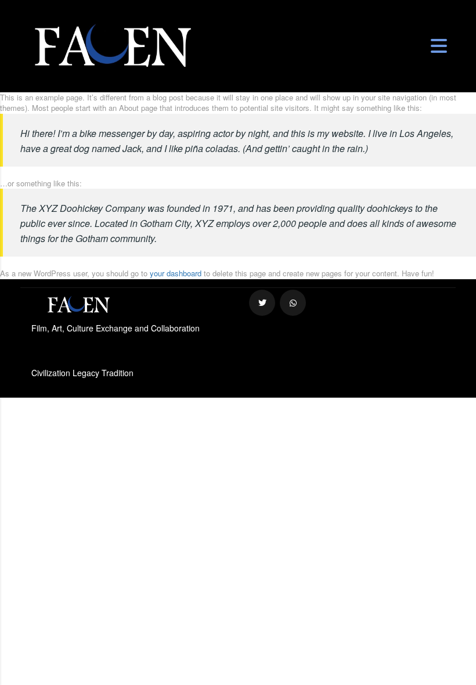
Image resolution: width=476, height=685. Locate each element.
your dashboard (175, 273)
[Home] (112, 45)
